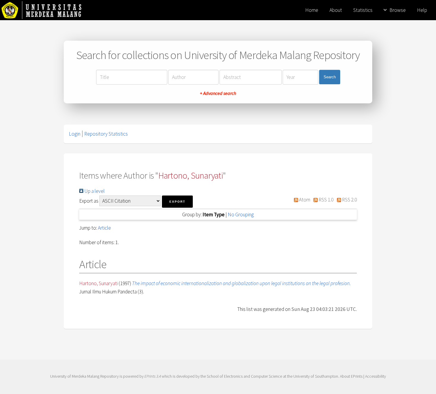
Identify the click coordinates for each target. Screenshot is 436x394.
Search (330, 77)
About (336, 10)
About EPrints (351, 376)
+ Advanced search (218, 93)
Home (311, 10)
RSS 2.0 (349, 199)
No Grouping (241, 214)
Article (104, 228)
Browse (397, 10)
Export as (88, 201)
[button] (177, 202)
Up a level (94, 191)
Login (74, 134)
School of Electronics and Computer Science (244, 376)
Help (422, 10)
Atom (304, 199)
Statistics (363, 10)
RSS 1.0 (325, 199)
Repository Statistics (106, 134)
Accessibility (375, 376)
